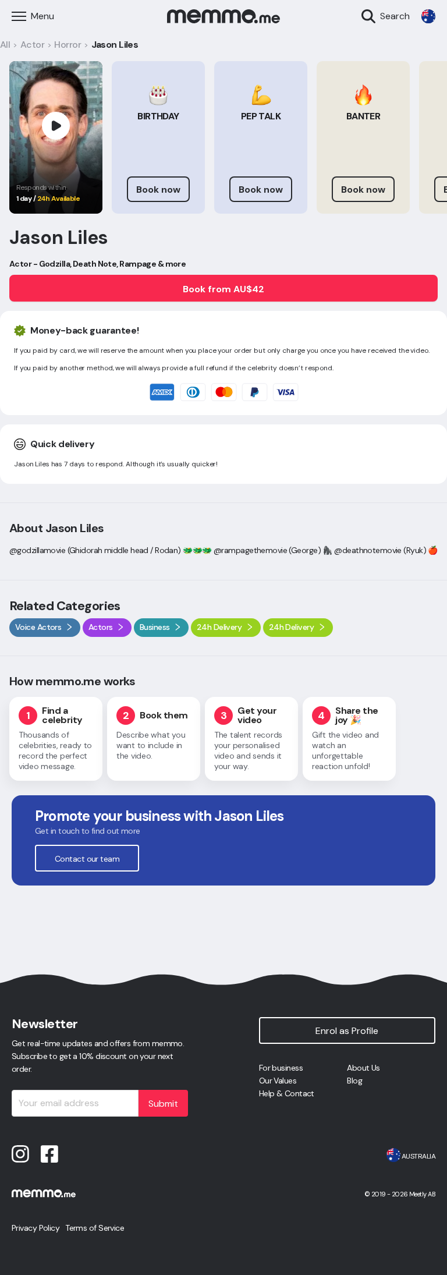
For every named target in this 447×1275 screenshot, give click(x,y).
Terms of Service (94, 1228)
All (5, 44)
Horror (67, 44)
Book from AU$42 (223, 289)
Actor (32, 44)
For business (281, 1067)
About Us (363, 1067)
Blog (354, 1080)
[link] (428, 16)
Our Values (277, 1080)
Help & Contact (286, 1093)
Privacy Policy (35, 1228)
